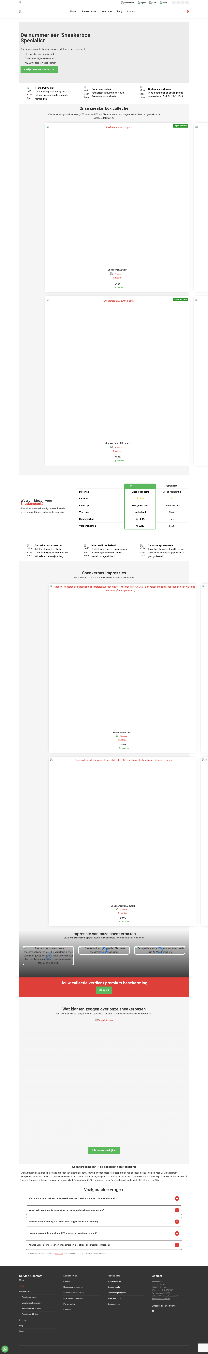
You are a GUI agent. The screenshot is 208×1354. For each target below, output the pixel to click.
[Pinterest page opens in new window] (183, 2)
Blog (21, 1326)
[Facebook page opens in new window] (178, 2)
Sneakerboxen (25, 1292)
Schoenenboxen (114, 1281)
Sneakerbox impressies (104, 573)
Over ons (23, 1320)
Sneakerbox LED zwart (117, 443)
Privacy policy (69, 1304)
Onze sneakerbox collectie (104, 108)
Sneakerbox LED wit (30, 1314)
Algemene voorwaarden (72, 1298)
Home (21, 1286)
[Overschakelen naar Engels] (142, 3)
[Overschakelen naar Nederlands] (128, 3)
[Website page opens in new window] (187, 2)
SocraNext (59, 1254)
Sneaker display (114, 1287)
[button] (177, 1198)
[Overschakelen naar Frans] (163, 3)
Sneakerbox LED (114, 1298)
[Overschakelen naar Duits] (153, 3)
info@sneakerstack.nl (161, 1299)
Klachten (67, 1310)
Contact (22, 1331)
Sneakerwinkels (114, 1304)
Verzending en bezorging (73, 1293)
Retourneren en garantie (73, 1287)
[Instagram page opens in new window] (174, 2)
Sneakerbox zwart (117, 269)
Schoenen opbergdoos (117, 1293)
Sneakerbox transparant (31, 1303)
